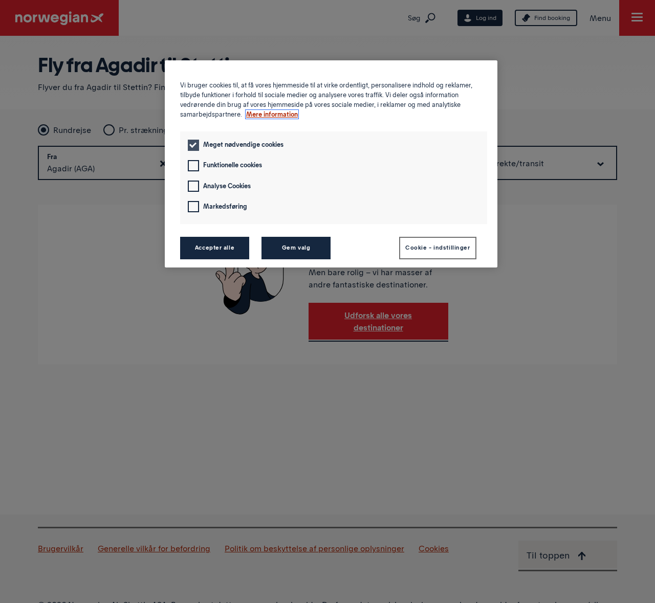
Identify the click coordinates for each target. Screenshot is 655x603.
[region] (331, 163)
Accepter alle (214, 247)
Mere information (272, 114)
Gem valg (296, 247)
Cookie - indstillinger (437, 247)
